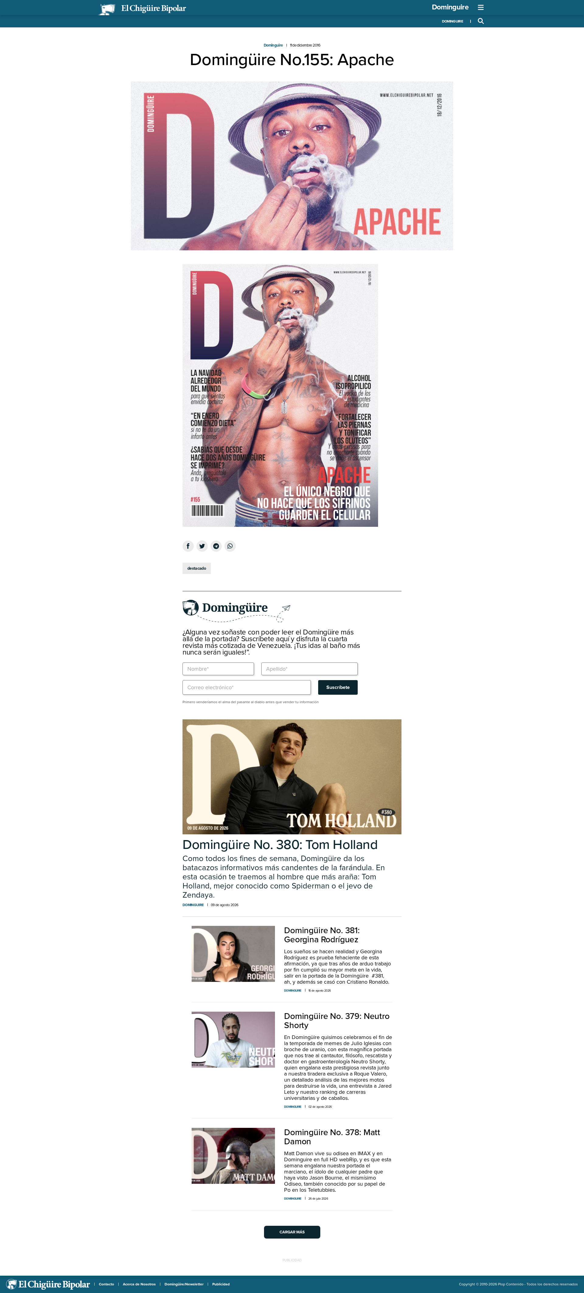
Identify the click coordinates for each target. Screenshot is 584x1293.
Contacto (106, 1284)
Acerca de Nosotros (139, 1284)
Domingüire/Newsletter (184, 1284)
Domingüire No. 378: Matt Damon (332, 1137)
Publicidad (221, 1284)
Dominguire (450, 7)
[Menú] (481, 7)
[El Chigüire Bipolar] (142, 10)
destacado (196, 568)
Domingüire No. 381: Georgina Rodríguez (322, 935)
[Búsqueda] (481, 21)
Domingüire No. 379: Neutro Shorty (337, 1021)
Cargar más (292, 1232)
